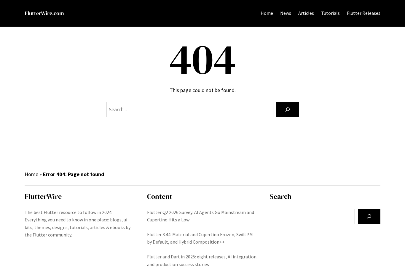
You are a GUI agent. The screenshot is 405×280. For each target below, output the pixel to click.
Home (267, 13)
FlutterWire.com (44, 13)
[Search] (287, 109)
